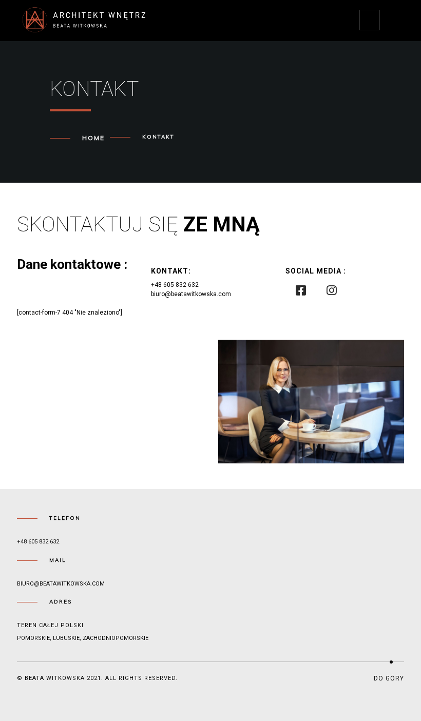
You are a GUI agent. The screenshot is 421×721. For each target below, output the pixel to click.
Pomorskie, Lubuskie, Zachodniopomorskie (82, 638)
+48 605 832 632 (38, 541)
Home (93, 138)
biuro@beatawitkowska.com (61, 583)
